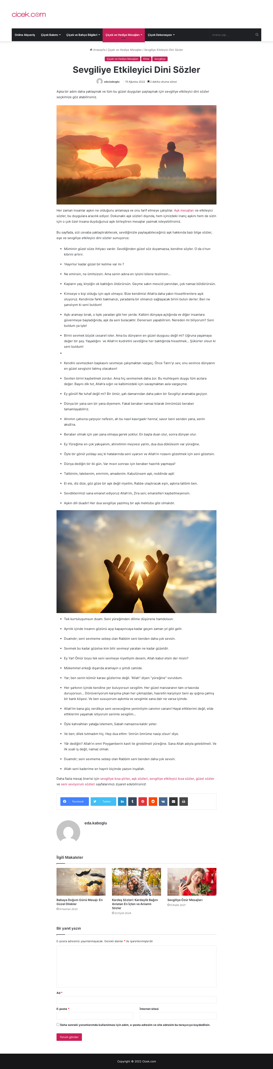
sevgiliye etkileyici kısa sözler (172, 779)
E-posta (63, 1009)
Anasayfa (98, 49)
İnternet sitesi (149, 1009)
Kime (146, 58)
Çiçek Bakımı (49, 35)
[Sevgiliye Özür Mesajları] (191, 882)
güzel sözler (205, 779)
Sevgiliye (160, 58)
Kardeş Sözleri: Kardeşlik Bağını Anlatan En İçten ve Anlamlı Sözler (135, 904)
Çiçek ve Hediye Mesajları (122, 35)
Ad (59, 993)
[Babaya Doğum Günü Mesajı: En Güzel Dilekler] (81, 882)
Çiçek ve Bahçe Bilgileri (81, 35)
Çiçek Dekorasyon (160, 35)
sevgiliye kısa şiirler (115, 779)
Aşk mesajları (184, 210)
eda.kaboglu (111, 81)
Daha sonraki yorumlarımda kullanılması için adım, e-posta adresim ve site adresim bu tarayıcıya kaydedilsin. (135, 1025)
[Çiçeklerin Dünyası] (29, 14)
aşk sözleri (140, 779)
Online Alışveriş (25, 35)
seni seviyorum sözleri (78, 784)
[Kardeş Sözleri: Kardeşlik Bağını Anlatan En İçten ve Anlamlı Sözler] (136, 882)
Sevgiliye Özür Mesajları (185, 900)
